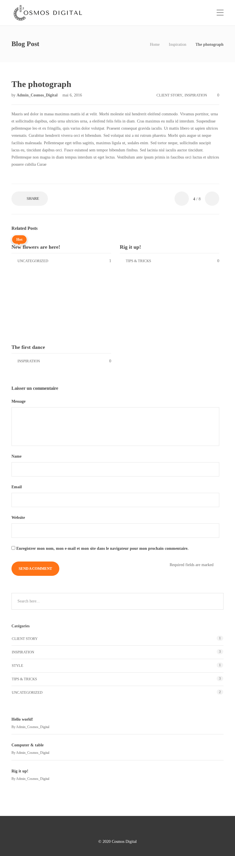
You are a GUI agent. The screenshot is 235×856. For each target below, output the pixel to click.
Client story (169, 95)
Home (155, 44)
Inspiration (177, 44)
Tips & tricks (138, 261)
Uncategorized (32, 261)
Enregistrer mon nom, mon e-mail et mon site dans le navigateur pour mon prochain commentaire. (102, 548)
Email (17, 487)
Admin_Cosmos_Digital (38, 95)
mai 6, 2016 (72, 95)
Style (17, 665)
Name (17, 456)
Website (18, 517)
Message (19, 401)
